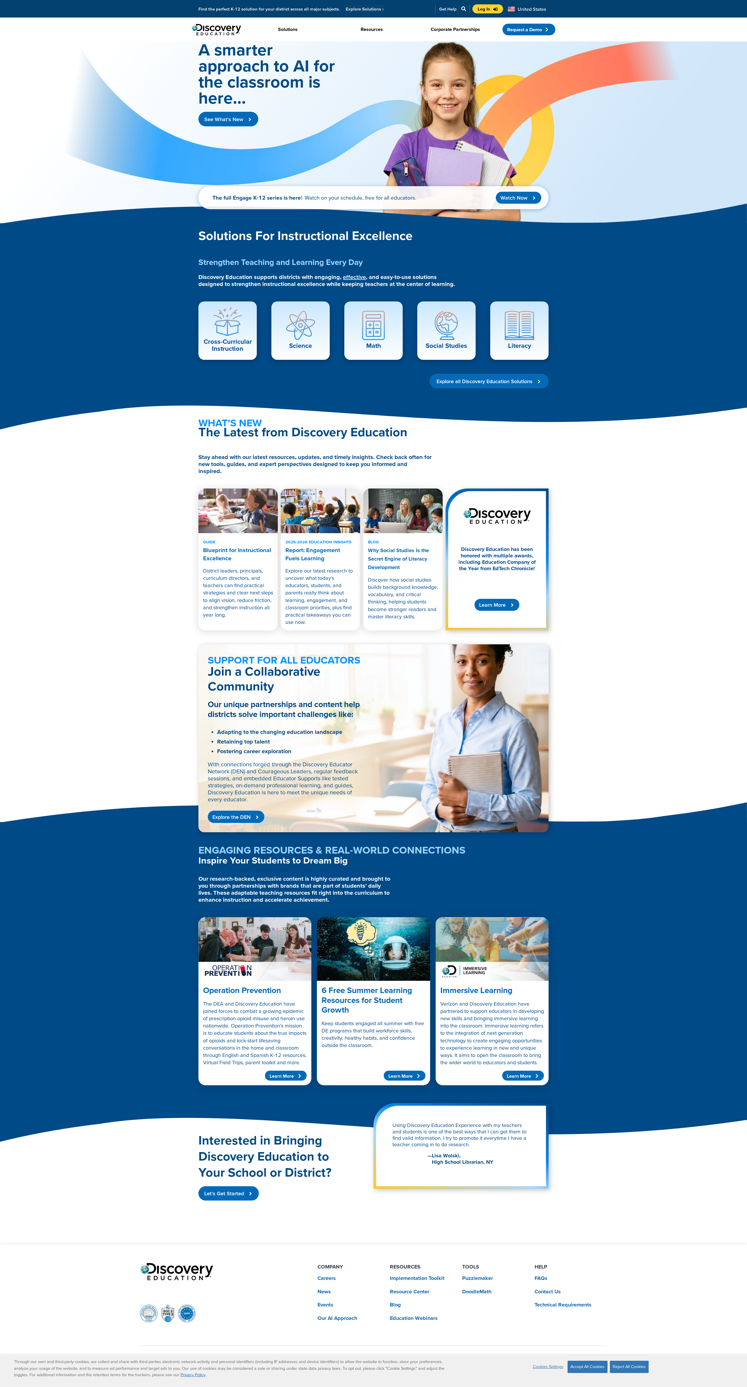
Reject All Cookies (629, 1366)
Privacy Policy (193, 1374)
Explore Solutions (365, 8)
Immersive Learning (476, 990)
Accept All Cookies (587, 1366)
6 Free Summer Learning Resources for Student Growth (367, 999)
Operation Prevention (242, 990)
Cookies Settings (548, 1366)
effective (354, 277)
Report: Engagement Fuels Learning (318, 550)
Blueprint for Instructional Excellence (237, 550)
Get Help (448, 8)
